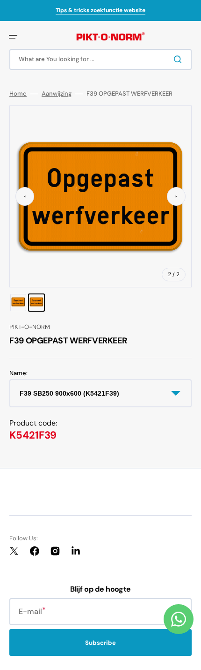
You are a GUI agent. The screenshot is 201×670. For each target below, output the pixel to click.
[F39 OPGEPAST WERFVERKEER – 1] (18, 302)
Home (18, 94)
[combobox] (100, 59)
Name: (18, 373)
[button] (13, 37)
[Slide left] (24, 196)
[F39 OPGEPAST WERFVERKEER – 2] (36, 302)
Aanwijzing (57, 94)
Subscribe (100, 643)
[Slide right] (176, 196)
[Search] (179, 59)
